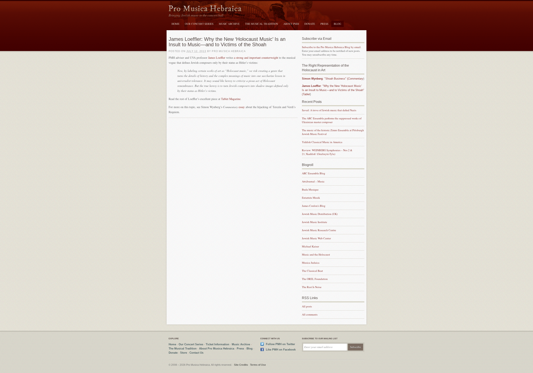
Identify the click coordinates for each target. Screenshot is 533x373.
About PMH (291, 24)
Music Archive (229, 24)
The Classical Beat (312, 271)
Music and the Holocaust (316, 254)
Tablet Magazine (230, 99)
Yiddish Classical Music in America (322, 142)
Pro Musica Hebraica (205, 9)
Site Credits (241, 364)
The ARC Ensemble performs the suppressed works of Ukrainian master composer (331, 120)
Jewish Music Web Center (316, 238)
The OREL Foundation (315, 279)
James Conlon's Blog (313, 206)
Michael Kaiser (310, 246)
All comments (310, 314)
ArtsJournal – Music (313, 181)
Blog (337, 24)
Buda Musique (310, 189)
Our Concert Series (199, 24)
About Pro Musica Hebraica (216, 348)
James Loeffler (216, 58)
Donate (309, 24)
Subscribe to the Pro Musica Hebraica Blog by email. (331, 47)
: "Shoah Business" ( (332, 78)
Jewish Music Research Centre (319, 230)
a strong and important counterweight (256, 58)
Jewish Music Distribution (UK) (319, 214)
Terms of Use (258, 364)
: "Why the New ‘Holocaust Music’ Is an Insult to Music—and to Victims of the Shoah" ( (333, 90)
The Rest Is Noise (311, 287)
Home (175, 24)
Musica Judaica (310, 262)
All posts (307, 306)
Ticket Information (217, 344)
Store (183, 352)
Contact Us (196, 352)
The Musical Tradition (261, 24)
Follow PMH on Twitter (280, 344)
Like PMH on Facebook (281, 349)
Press (324, 24)
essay (242, 107)
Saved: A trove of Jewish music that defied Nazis (329, 110)
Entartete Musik (311, 198)
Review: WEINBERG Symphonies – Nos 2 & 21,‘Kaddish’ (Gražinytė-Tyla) (327, 152)
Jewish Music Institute (314, 222)
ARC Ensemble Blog (313, 173)
